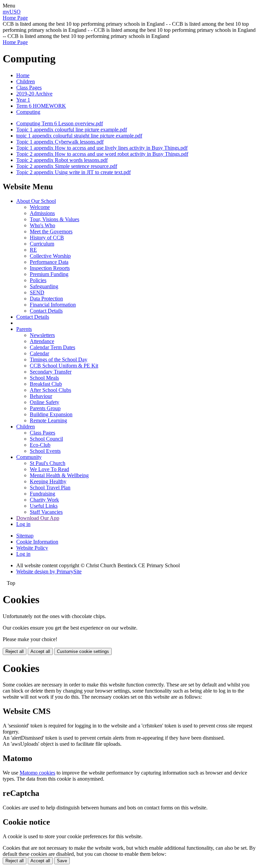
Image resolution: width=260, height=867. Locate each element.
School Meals (44, 378)
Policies (38, 280)
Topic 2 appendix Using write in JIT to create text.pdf (73, 172)
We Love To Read (49, 469)
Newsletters (42, 335)
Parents (24, 329)
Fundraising (42, 493)
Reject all (14, 651)
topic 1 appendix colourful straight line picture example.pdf (79, 136)
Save (62, 860)
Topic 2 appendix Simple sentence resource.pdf (66, 166)
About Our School (36, 201)
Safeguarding (44, 286)
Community (29, 457)
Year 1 (23, 100)
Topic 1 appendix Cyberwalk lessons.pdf (60, 142)
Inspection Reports (50, 268)
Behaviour (41, 396)
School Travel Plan (50, 487)
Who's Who (42, 225)
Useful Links (44, 506)
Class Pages (29, 87)
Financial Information (53, 305)
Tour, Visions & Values (54, 219)
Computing (28, 112)
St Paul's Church (47, 463)
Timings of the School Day (58, 359)
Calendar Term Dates (52, 347)
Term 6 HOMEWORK (41, 106)
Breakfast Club (46, 384)
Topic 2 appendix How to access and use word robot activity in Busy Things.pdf (102, 154)
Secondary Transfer (50, 372)
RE (33, 250)
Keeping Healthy (48, 481)
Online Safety (44, 402)
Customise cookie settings (83, 651)
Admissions (42, 213)
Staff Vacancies (46, 512)
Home (22, 75)
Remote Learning (48, 420)
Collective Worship (50, 256)
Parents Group (45, 408)
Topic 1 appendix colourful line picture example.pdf (71, 129)
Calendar (39, 353)
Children (25, 81)
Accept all (40, 651)
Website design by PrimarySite (49, 571)
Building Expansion (51, 414)
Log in (23, 524)
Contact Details (46, 311)
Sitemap (25, 535)
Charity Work (44, 500)
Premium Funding (49, 274)
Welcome (40, 207)
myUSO (12, 12)
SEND (37, 292)
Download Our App (37, 518)
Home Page (15, 18)
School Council (46, 439)
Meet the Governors (51, 231)
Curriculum (42, 244)
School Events (45, 451)
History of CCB (47, 237)
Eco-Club (40, 445)
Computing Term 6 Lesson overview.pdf (59, 123)
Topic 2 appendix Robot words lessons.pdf (62, 160)
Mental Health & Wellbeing (59, 475)
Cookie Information (37, 542)
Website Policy (32, 548)
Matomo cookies (37, 773)
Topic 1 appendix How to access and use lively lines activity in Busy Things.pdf (102, 148)
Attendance (42, 341)
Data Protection (46, 298)
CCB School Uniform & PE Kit (64, 365)
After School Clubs (50, 390)
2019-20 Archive (34, 94)
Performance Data (49, 262)
